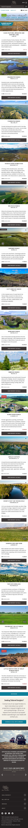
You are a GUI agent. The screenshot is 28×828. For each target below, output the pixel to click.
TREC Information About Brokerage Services (12, 819)
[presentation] (5, 10)
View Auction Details (14, 53)
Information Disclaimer (6, 821)
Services (4, 804)
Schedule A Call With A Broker (14, 722)
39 (23, 28)
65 (23, 284)
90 (23, 243)
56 (23, 159)
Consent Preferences (6, 822)
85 (23, 116)
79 (23, 452)
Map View (24, 10)
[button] (13, 10)
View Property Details (14, 97)
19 (23, 538)
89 (23, 496)
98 (23, 72)
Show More (14, 694)
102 (23, 327)
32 (23, 367)
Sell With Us (5, 799)
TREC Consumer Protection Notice (9, 817)
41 (23, 579)
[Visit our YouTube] (2, 813)
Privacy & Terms (16, 821)
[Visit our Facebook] (9, 813)
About (3, 808)
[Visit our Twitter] (12, 813)
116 (23, 410)
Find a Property (6, 795)
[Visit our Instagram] (6, 813)
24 (23, 664)
